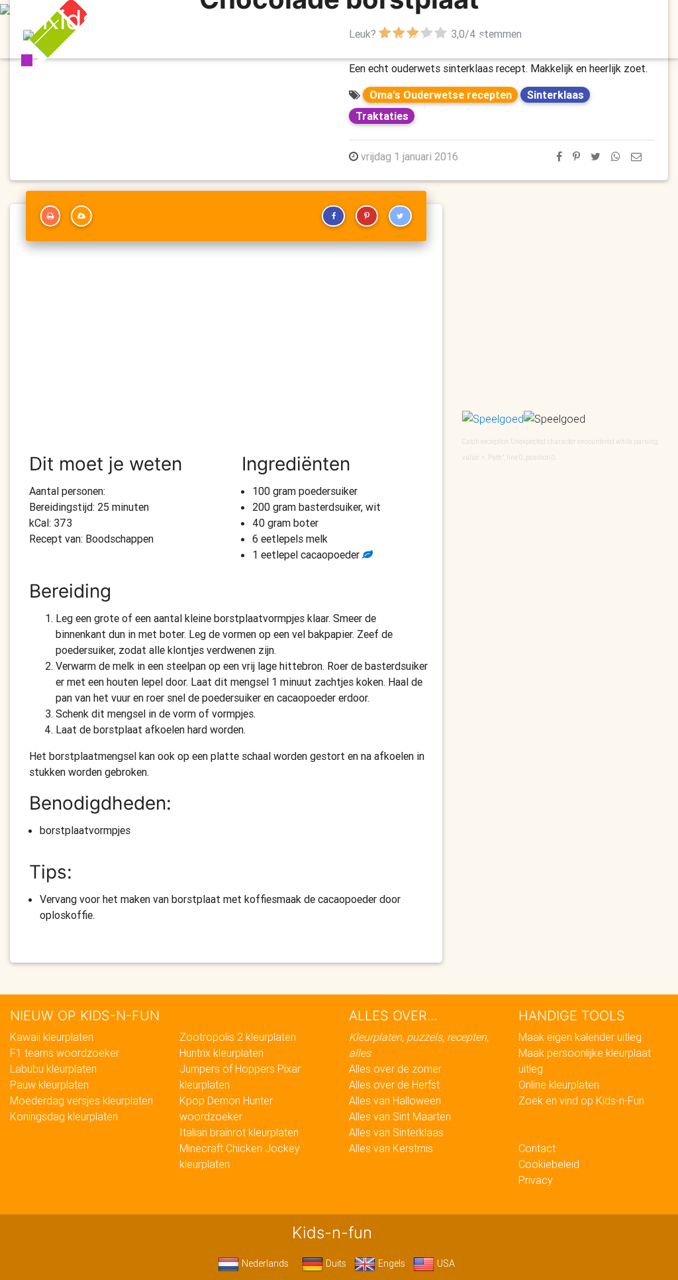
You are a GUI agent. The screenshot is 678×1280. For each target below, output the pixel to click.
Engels (390, 1263)
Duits (334, 1263)
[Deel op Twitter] (596, 156)
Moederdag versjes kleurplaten (81, 1100)
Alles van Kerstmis (391, 1148)
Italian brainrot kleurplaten (239, 1132)
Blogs (272, 21)
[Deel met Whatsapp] (615, 156)
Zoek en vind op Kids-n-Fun (581, 1100)
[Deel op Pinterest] (576, 156)
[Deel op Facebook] (559, 156)
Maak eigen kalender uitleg (580, 1036)
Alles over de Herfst (394, 1084)
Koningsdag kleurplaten (64, 1116)
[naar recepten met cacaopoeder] (366, 554)
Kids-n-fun (108, 20)
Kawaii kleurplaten (51, 1036)
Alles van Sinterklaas (396, 1132)
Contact (537, 1148)
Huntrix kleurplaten (221, 1052)
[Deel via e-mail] (636, 156)
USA (444, 1263)
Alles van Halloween (395, 1100)
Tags (604, 21)
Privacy (535, 1180)
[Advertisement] (226, 353)
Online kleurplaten (558, 1084)
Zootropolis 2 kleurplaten (237, 1036)
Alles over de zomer (395, 1068)
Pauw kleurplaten (49, 1084)
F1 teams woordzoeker (64, 1052)
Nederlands (264, 1263)
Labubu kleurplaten (53, 1068)
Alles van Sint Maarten (400, 1116)
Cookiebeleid (548, 1164)
